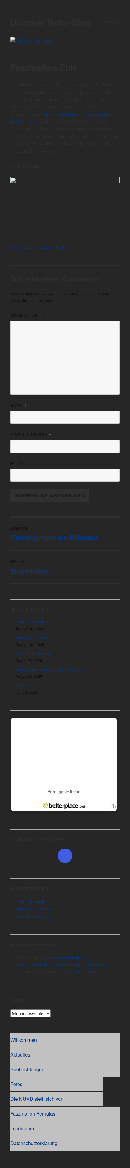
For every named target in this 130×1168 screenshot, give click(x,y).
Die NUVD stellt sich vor (36, 1098)
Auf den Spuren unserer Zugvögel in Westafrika (49, 669)
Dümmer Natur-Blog (50, 22)
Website (20, 463)
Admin (14, 247)
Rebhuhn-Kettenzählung (32, 621)
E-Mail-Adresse (30, 434)
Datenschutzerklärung (33, 1143)
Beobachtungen (27, 1069)
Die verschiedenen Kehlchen (65, 957)
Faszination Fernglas (32, 1113)
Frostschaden (97, 964)
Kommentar (26, 315)
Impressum (22, 1128)
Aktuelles (61, 247)
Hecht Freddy (25, 685)
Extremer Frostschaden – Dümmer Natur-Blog (48, 964)
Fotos (16, 1084)
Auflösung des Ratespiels (33, 637)
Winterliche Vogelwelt (81, 971)
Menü (110, 22)
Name (18, 405)
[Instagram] (65, 856)
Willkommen (23, 1039)
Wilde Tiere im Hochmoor (34, 653)
